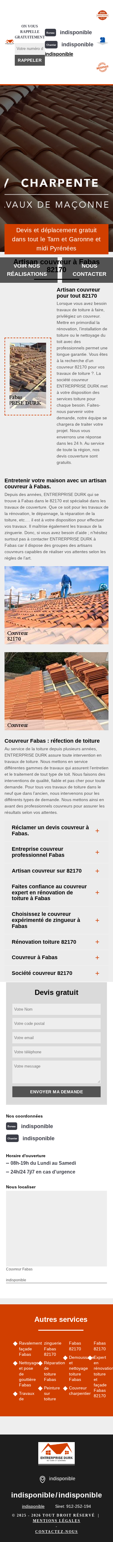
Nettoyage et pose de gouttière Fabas (26, 1373)
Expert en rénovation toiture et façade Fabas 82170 (101, 1376)
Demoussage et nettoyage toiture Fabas (76, 1368)
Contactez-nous (56, 1532)
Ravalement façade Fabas (26, 1348)
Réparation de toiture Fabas (51, 1371)
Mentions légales (56, 1521)
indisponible (76, 32)
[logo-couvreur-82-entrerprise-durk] (10, 42)
